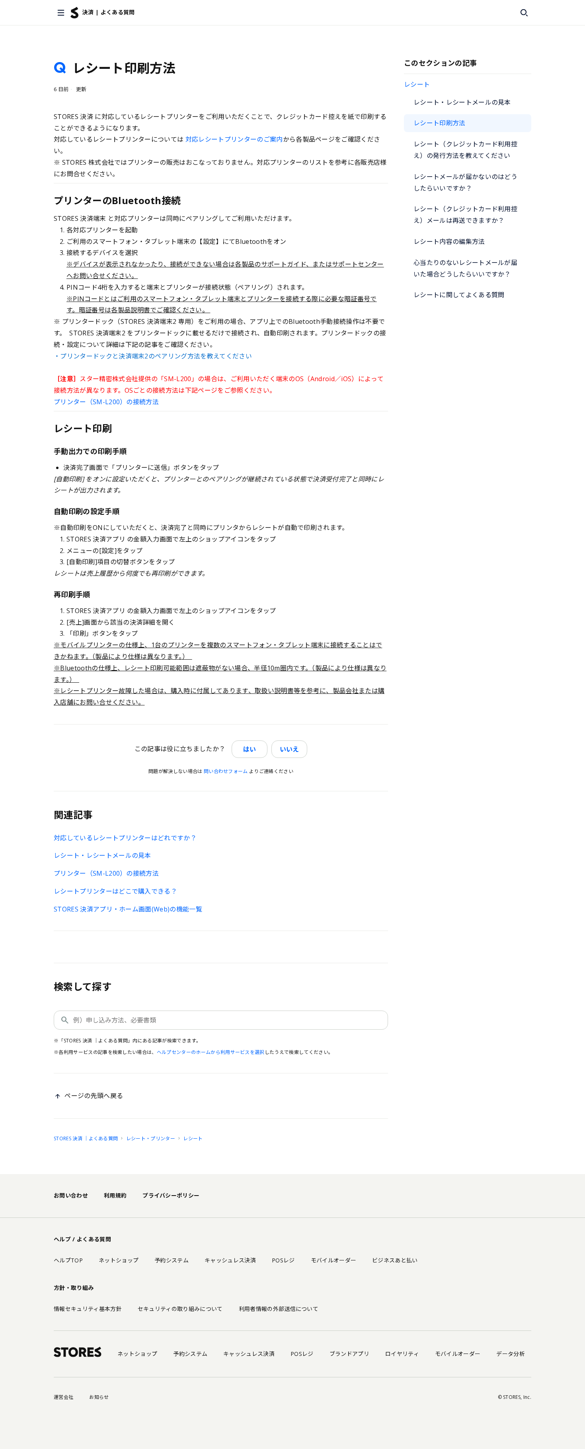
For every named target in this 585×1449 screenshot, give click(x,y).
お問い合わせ (71, 1195)
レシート (417, 84)
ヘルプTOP (68, 1260)
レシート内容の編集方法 (449, 241)
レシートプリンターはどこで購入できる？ (115, 891)
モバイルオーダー (334, 1260)
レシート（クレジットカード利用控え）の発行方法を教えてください (465, 150)
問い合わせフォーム (226, 771)
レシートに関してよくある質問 (458, 294)
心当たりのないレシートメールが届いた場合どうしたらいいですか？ (465, 268)
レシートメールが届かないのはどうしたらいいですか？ (465, 182)
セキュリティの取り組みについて (180, 1309)
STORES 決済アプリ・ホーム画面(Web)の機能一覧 (128, 909)
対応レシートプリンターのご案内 (234, 139)
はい (249, 749)
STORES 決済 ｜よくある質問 (86, 1138)
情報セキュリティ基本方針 (88, 1309)
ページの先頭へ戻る (93, 1095)
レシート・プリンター (150, 1138)
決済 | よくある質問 (108, 12)
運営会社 (63, 1397)
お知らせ (99, 1397)
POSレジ (283, 1260)
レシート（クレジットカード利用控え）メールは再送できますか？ (465, 214)
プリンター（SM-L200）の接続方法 (106, 401)
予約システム (171, 1260)
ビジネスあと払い (395, 1260)
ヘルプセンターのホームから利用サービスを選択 (211, 1052)
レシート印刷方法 (439, 123)
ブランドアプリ (349, 1353)
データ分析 (510, 1353)
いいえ (289, 749)
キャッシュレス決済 (230, 1260)
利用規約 (115, 1195)
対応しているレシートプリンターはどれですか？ (125, 838)
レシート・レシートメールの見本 (462, 102)
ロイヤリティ (402, 1353)
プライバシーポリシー (170, 1195)
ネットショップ (118, 1260)
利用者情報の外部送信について (278, 1309)
